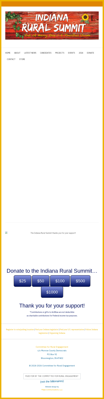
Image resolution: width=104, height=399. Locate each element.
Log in (96, 4)
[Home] (52, 25)
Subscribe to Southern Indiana (6, 197)
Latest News (30, 53)
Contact (11, 59)
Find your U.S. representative (72, 329)
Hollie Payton (71, 178)
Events (71, 53)
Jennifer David (27, 174)
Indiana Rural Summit (15, 159)
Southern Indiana (56, 174)
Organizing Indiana (57, 333)
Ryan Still (57, 164)
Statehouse (41, 174)
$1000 (52, 292)
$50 (40, 281)
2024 (81, 53)
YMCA (69, 174)
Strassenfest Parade (68, 159)
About (17, 53)
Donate (90, 53)
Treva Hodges (74, 169)
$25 (22, 281)
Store (22, 59)
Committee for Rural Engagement (52, 347)
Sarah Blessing (28, 164)
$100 (60, 281)
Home (7, 53)
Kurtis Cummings (40, 178)
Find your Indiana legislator (46, 329)
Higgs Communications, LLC (52, 390)
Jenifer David (69, 164)
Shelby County (24, 178)
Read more (12, 183)
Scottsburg (60, 169)
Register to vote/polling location (20, 329)
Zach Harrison (12, 169)
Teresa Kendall (44, 164)
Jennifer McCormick (30, 169)
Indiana (31, 159)
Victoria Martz (80, 174)
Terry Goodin (47, 169)
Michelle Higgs (12, 164)
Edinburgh (10, 178)
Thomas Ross (88, 169)
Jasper (39, 159)
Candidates (45, 53)
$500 (80, 281)
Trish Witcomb (12, 174)
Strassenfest (50, 159)
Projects (59, 53)
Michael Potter (57, 178)
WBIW (82, 159)
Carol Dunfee (83, 164)
